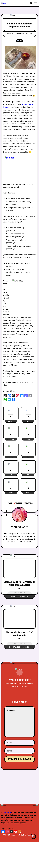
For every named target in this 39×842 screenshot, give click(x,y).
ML (19, 588)
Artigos (14, 597)
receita (18, 503)
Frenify (13, 835)
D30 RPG (7, 812)
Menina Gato (19, 527)
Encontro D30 (14, 647)
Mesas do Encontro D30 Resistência (19, 634)
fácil (10, 503)
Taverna (9, 33)
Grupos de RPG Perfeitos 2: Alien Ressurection (19, 583)
